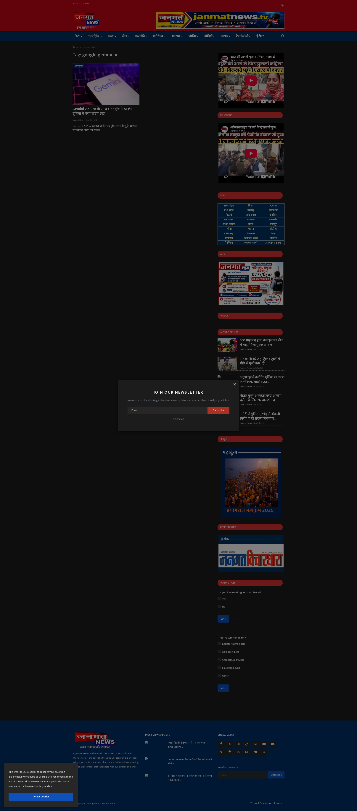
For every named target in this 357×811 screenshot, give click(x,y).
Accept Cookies (41, 796)
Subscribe (218, 410)
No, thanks (178, 419)
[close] (74, 767)
